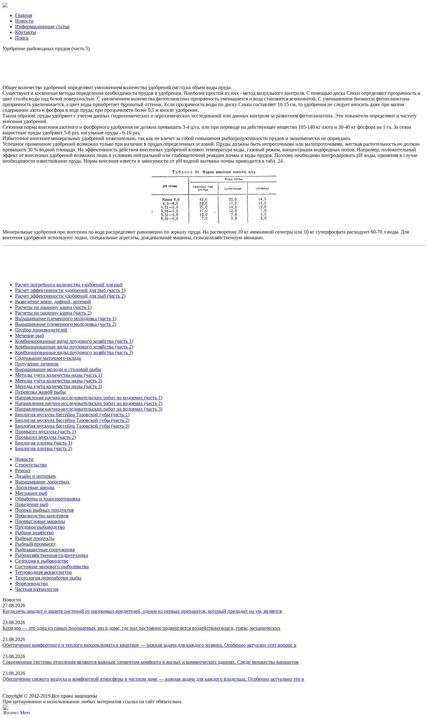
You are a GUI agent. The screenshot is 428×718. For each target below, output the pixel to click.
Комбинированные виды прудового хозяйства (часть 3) (74, 352)
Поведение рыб (31, 504)
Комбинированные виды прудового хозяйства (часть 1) (74, 341)
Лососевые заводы (35, 487)
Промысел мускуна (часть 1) (45, 431)
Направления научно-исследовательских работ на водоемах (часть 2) (88, 403)
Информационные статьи (42, 26)
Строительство (31, 464)
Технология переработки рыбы (48, 577)
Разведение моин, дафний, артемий (53, 301)
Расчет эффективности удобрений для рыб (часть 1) (70, 290)
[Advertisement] (214, 65)
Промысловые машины (40, 521)
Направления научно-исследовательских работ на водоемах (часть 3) (88, 409)
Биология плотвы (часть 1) (43, 442)
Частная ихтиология (36, 589)
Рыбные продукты (35, 538)
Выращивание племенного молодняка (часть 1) (65, 318)
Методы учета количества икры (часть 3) (58, 386)
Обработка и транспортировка (47, 498)
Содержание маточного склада (48, 358)
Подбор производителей (41, 329)
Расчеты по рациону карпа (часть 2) (53, 313)
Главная (23, 15)
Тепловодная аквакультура (43, 572)
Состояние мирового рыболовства (52, 566)
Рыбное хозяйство (34, 532)
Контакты (25, 32)
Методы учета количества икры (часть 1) (58, 375)
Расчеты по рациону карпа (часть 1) (53, 307)
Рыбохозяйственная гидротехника (51, 555)
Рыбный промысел (35, 544)
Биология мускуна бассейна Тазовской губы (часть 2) (72, 420)
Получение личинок (37, 363)
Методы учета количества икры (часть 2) (58, 380)
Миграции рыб (31, 493)
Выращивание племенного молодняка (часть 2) (65, 324)
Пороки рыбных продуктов (44, 510)
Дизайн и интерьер (35, 476)
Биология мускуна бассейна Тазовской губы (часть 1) (72, 414)
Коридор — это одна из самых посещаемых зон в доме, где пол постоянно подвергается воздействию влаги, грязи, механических (141, 628)
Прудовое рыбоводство (40, 527)
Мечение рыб (29, 335)
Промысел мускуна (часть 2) (45, 437)
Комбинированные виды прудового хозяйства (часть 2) (74, 346)
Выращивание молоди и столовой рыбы (58, 369)
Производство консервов (42, 515)
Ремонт (23, 470)
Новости (24, 21)
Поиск (22, 37)
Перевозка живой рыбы (40, 392)
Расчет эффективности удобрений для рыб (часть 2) (70, 296)
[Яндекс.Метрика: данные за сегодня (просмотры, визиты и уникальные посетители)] (16, 709)
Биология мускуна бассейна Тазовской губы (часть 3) (72, 426)
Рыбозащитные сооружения (45, 549)
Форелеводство (31, 583)
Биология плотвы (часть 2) (43, 448)
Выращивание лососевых (42, 481)
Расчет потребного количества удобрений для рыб (69, 284)
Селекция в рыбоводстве (41, 561)
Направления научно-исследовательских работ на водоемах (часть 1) (88, 397)
